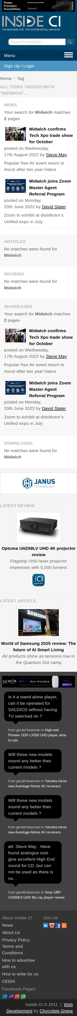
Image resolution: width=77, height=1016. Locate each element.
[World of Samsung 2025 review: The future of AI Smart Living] (38, 622)
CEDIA (8, 981)
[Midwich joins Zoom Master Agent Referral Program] (15, 186)
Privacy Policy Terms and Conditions (16, 946)
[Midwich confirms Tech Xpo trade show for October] (15, 134)
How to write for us (20, 974)
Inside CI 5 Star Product (38, 580)
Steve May (56, 154)
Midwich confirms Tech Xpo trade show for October (51, 135)
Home (6, 78)
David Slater (54, 206)
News (7, 925)
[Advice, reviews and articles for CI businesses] (38, 23)
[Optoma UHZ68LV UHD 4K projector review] (38, 527)
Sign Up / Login (19, 66)
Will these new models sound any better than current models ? (30, 760)
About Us (11, 932)
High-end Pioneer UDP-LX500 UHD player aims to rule (37, 735)
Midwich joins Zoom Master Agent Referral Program (50, 187)
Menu (9, 55)
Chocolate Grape (56, 1010)
